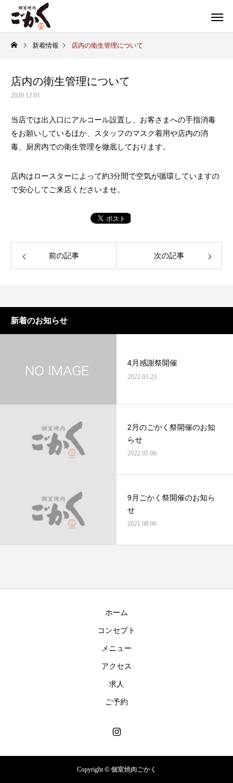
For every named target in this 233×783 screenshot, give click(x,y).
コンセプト (116, 631)
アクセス (116, 666)
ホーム (116, 613)
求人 (116, 684)
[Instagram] (116, 731)
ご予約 (116, 702)
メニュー (116, 648)
